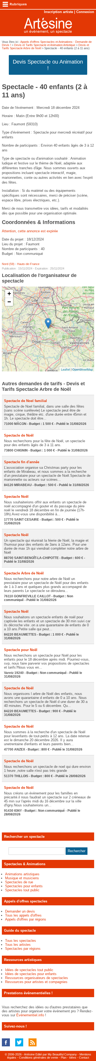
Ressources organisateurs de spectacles (36, 978)
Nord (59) (8, 264)
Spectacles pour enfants (24, 886)
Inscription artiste (58, 12)
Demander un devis (20, 911)
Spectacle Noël (16, 497)
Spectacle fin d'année (21, 462)
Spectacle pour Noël (20, 650)
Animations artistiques (22, 874)
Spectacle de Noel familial (25, 401)
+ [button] (9, 293)
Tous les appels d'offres (23, 915)
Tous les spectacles (20, 941)
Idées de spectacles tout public (29, 970)
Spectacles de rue (19, 882)
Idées (72, 1057)
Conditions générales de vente (38, 1057)
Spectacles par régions (23, 949)
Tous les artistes (18, 945)
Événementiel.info (30, 1015)
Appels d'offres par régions (25, 919)
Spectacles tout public (22, 890)
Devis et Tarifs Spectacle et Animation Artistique (44, 45)
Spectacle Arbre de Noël (24, 573)
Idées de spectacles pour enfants (31, 974)
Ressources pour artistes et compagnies (36, 982)
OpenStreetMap (82, 369)
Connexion (85, 12)
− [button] (9, 302)
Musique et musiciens (22, 878)
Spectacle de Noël (19, 435)
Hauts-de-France (28, 264)
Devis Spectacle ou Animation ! (48, 65)
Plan (63, 1057)
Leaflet (65, 369)
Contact (84, 1057)
